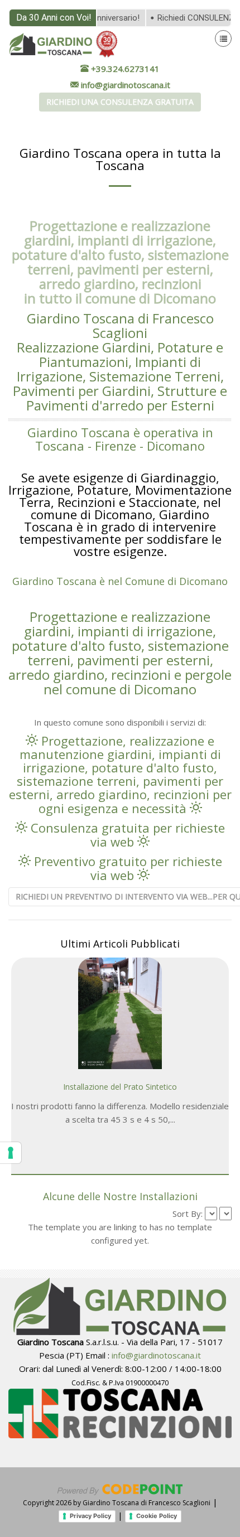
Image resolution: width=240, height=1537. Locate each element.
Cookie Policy (156, 1516)
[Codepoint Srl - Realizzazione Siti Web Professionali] (120, 1488)
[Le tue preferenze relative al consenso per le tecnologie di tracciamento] (10, 1152)
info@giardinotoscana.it (156, 1355)
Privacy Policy (90, 1516)
